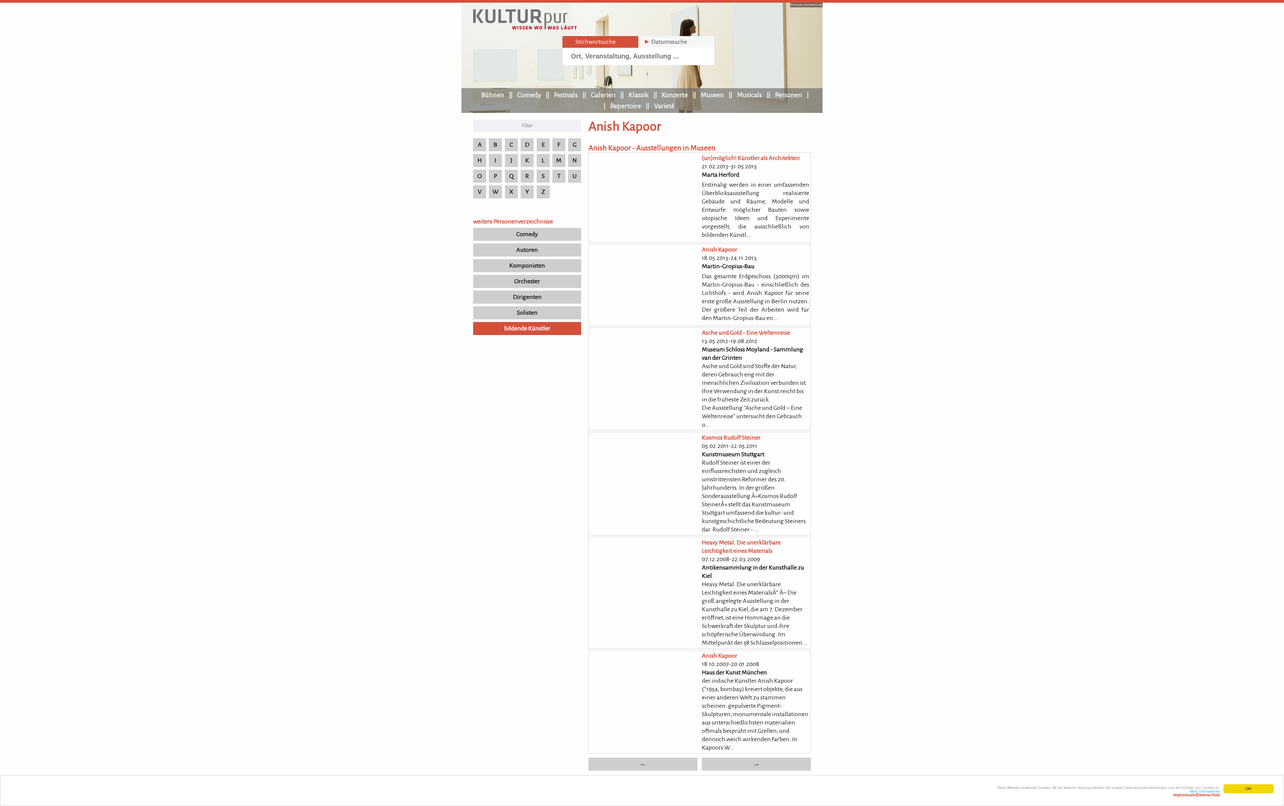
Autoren (527, 250)
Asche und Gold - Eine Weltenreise (746, 332)
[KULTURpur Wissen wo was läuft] (525, 27)
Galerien (603, 95)
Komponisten (527, 265)
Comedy (529, 95)
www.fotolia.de (813, 4)
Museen (712, 95)
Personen (788, 95)
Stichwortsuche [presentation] (592, 41)
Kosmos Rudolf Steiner (731, 437)
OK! (1249, 788)
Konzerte (675, 95)
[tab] (600, 42)
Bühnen (492, 95)
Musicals (749, 95)
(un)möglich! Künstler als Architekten (751, 158)
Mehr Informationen (1196, 793)
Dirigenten (527, 297)
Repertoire (625, 106)
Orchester (527, 281)
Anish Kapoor (719, 249)
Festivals (566, 95)
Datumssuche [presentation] (665, 41)
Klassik (639, 95)
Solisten (527, 312)
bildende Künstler (527, 328)
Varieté (664, 106)
